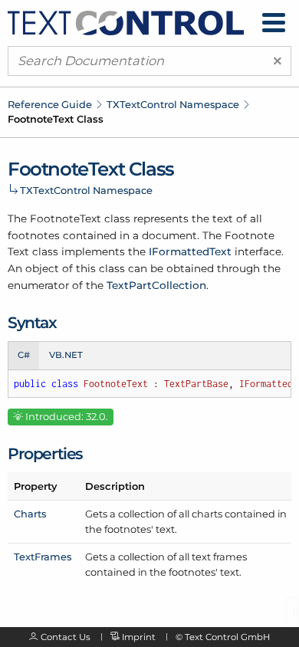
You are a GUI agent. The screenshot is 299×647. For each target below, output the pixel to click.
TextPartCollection (156, 285)
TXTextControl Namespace (173, 104)
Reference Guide (50, 104)
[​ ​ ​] (273, 22)
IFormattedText (190, 251)
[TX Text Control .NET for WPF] (126, 21)
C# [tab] (24, 355)
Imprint (139, 637)
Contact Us (65, 637)
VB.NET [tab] (66, 355)
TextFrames (42, 556)
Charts (30, 513)
